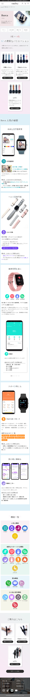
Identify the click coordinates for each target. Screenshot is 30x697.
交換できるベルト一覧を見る (10, 248)
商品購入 (26, 30)
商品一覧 (4, 681)
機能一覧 (19, 30)
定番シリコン (8, 67)
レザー (15, 97)
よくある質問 (5, 683)
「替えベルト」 (19, 243)
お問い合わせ (5, 686)
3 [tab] (16, 375)
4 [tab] (18, 375)
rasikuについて (20, 683)
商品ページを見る (8, 77)
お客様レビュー (20, 681)
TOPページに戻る (15, 671)
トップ (2, 7)
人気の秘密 (11, 30)
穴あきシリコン (22, 67)
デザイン (4, 30)
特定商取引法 (19, 686)
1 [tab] (11, 375)
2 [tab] (14, 375)
